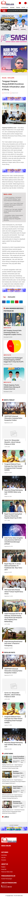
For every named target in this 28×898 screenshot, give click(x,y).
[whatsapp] (12, 301)
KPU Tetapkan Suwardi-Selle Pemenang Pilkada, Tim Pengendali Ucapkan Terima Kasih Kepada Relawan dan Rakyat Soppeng (12, 332)
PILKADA (3, 860)
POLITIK (3, 857)
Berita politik (11, 78)
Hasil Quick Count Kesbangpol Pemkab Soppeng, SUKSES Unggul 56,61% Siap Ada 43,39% (13, 360)
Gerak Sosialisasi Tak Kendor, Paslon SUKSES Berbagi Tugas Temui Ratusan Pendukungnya (12, 199)
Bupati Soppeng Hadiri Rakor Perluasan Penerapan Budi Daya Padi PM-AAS (18, 787)
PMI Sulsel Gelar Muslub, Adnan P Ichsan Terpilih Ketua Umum (13, 591)
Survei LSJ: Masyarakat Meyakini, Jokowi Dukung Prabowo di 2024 (12, 442)
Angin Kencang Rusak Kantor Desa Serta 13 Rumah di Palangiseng (13, 643)
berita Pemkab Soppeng (16, 791)
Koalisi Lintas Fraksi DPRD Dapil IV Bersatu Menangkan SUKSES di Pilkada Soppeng (13, 205)
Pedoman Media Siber (7, 872)
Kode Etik (3, 869)
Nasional (12, 7)
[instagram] (8, 848)
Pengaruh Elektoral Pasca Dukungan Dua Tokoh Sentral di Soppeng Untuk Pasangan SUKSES (13, 467)
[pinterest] (16, 301)
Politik (23, 7)
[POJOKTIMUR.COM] (7, 5)
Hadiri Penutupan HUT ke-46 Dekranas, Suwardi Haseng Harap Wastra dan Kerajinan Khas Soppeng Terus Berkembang (13, 617)
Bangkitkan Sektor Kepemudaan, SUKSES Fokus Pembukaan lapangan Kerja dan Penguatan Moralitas (13, 218)
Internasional (4, 7)
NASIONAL (4, 855)
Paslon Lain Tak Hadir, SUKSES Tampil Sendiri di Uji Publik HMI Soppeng (13, 211)
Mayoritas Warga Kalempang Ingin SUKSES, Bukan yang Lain (13, 492)
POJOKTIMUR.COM (18, 895)
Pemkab (18, 7)
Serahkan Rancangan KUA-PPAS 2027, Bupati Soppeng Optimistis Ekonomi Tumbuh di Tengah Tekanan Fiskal (19, 772)
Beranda (4, 78)
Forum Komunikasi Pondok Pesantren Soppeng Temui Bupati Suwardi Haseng (18, 757)
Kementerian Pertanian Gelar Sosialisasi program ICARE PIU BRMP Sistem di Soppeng (19, 802)
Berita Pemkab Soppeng (16, 762)
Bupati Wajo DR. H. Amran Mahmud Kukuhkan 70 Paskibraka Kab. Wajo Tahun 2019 (13, 567)
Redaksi (3, 867)
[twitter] (8, 301)
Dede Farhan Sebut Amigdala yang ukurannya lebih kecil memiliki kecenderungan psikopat (13, 541)
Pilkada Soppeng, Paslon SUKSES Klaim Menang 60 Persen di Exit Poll (12, 387)
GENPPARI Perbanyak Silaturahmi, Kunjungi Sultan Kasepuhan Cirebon (13, 418)
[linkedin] (21, 301)
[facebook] (4, 301)
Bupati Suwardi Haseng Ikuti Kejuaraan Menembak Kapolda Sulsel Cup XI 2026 (13, 516)
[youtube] (10, 848)
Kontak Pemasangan (6, 878)
